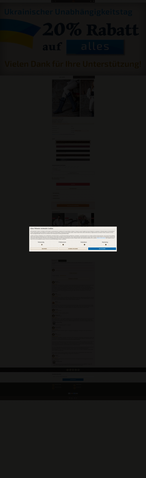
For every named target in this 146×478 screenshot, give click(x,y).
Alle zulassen (102, 248)
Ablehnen (44, 248)
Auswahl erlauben (73, 248)
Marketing (105, 242)
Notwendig (41, 242)
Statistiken (84, 242)
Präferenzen (62, 242)
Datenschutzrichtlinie (101, 237)
